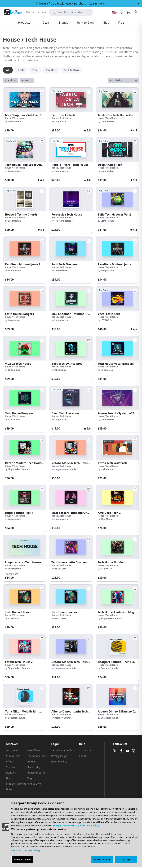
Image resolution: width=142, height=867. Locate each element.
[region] (71, 832)
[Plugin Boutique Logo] (13, 12)
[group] (24, 110)
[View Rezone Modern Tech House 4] (71, 646)
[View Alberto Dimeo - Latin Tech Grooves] (71, 696)
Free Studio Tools (36, 756)
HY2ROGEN (106, 320)
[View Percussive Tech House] (71, 199)
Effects (10, 761)
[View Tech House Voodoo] (117, 547)
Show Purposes (22, 859)
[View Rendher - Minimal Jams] (117, 249)
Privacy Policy (59, 756)
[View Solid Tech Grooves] (71, 249)
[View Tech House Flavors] (24, 597)
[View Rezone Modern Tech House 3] (71, 447)
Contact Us (85, 750)
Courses (31, 761)
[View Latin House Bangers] (24, 298)
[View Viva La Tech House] (24, 348)
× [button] (138, 3)
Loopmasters (14, 121)
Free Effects (33, 750)
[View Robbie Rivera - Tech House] (71, 149)
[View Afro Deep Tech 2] (117, 497)
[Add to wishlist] (42, 91)
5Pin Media (106, 519)
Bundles (11, 772)
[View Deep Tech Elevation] (71, 398)
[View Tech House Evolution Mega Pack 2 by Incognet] (117, 597)
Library (41, 12)
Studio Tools (13, 756)
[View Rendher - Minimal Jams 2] (24, 249)
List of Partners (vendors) (25, 850)
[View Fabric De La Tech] (71, 100)
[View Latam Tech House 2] (24, 646)
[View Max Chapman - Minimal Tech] (71, 298)
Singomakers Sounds (19, 469)
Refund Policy (59, 761)
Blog (8, 778)
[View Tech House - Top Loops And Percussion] (24, 149)
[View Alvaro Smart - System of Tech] (117, 398)
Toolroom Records (63, 220)
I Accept (126, 859)
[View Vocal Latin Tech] (117, 298)
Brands (10, 789)
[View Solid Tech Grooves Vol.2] (117, 199)
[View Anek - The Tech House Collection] (117, 100)
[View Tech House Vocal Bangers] (117, 348)
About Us (84, 756)
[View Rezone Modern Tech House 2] (24, 447)
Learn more (97, 3)
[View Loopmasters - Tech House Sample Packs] (24, 547)
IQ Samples (14, 369)
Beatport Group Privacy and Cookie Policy (76, 825)
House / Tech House (15, 118)
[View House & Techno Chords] (24, 199)
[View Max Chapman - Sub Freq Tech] (24, 100)
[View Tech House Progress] (24, 398)
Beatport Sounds (109, 668)
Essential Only (102, 859)
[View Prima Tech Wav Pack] (117, 447)
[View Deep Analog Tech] (117, 149)
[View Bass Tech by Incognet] (71, 348)
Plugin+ (31, 778)
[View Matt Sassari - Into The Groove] (71, 497)
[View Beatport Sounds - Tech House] (117, 646)
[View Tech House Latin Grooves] (71, 547)
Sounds (10, 767)
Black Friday (34, 767)
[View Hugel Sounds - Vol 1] (24, 497)
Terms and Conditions (64, 750)
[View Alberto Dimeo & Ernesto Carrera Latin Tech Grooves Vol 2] (117, 696)
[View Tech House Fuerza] (71, 597)
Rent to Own (34, 783)
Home (30, 12)
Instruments (13, 750)
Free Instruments (16, 783)
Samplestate (107, 220)
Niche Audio (107, 469)
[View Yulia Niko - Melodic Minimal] (24, 696)
